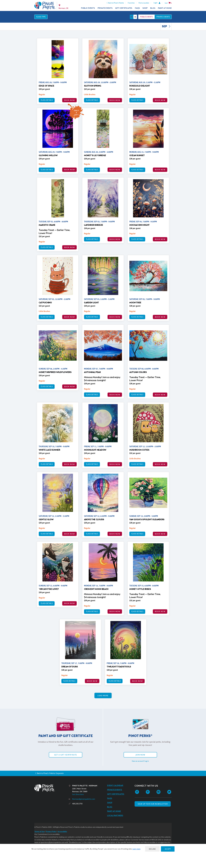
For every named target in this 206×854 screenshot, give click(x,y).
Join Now (140, 755)
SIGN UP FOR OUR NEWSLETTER (153, 804)
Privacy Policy (51, 832)
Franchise (131, 3)
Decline (152, 849)
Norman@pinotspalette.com (83, 799)
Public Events (88, 8)
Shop (145, 8)
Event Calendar (115, 785)
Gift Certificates (123, 8)
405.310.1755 (77, 804)
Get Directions (78, 794)
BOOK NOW (69, 100)
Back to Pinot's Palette (116, 3)
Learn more (136, 849)
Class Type (41, 17)
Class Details (47, 100)
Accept (168, 849)
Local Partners (115, 815)
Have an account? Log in (140, 761)
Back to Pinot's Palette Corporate (50, 773)
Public (146, 17)
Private (163, 17)
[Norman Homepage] (44, 5)
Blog (152, 8)
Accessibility (62, 832)
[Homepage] (51, 787)
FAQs (137, 8)
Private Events (105, 8)
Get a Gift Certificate (65, 755)
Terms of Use (39, 832)
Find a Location (144, 3)
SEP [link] (164, 26)
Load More (103, 695)
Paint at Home (165, 8)
